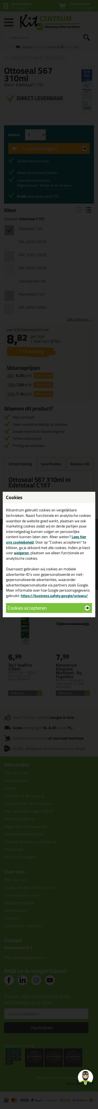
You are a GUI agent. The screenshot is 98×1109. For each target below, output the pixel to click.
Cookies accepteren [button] (27, 607)
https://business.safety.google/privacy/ (54, 595)
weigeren (21, 552)
